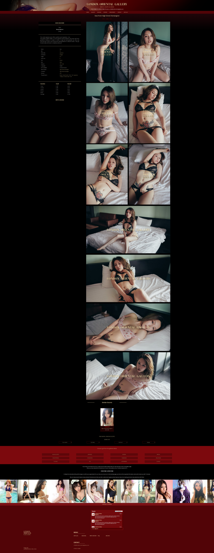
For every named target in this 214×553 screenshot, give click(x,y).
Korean (124, 454)
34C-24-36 (62, 64)
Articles (126, 12)
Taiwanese (124, 458)
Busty (61, 75)
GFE (60, 73)
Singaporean (55, 458)
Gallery (93, 12)
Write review (93, 535)
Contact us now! (107, 504)
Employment (112, 12)
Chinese (158, 461)
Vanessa (107, 427)
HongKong (90, 458)
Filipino (56, 461)
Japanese (61, 53)
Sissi (111, 18)
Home (87, 12)
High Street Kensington (64, 69)
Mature (61, 76)
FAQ (99, 535)
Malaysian (158, 458)
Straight (61, 54)
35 (60, 51)
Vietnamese (124, 461)
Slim (70, 75)
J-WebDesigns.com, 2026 (30, 549)
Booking (99, 12)
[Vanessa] (107, 416)
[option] (8, 491)
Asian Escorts (65, 75)
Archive (108, 535)
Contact (119, 12)
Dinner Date (66, 76)
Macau (158, 454)
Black (61, 62)
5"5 (60, 56)
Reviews (105, 12)
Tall (72, 75)
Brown (61, 60)
